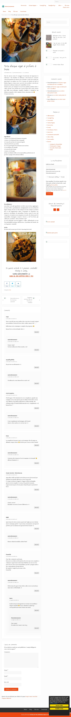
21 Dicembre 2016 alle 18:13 (13, 454)
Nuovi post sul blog (54, 177)
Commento (7, 652)
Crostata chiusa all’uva (58, 65)
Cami (7, 316)
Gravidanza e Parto (52, 129)
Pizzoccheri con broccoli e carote (58, 51)
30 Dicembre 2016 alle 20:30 (11, 556)
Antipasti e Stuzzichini (56, 144)
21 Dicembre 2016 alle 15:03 (11, 437)
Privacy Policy (53, 703)
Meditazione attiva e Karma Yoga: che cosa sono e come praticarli (59, 37)
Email (6, 676)
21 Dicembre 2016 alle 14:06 (11, 395)
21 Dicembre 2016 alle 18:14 (13, 499)
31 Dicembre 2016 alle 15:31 (13, 582)
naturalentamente (12, 339)
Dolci (10, 289)
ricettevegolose (10, 393)
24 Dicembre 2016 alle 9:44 (13, 537)
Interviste (50, 132)
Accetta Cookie (59, 705)
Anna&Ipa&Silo (10, 359)
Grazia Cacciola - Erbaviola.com (14, 473)
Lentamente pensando (53, 134)
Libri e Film (50, 137)
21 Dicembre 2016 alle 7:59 (11, 318)
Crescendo (50, 120)
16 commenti (26, 72)
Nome (6, 670)
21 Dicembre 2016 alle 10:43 (11, 361)
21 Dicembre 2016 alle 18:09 (11, 474)
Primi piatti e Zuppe (55, 146)
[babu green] (52, 232)
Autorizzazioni (50, 169)
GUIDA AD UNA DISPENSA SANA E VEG (21, 276)
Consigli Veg (50, 118)
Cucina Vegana (51, 122)
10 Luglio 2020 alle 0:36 (14, 600)
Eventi (49, 127)
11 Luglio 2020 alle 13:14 (16, 619)
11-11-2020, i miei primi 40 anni (59, 58)
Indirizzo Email (50, 164)
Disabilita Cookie (59, 708)
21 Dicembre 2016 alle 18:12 (13, 417)
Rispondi (36, 332)
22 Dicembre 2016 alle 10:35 (11, 519)
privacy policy (54, 185)
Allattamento (50, 115)
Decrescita (50, 125)
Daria (7, 436)
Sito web (6, 682)
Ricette (49, 141)
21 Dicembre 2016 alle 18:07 (13, 341)
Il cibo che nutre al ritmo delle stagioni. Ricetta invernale (60, 44)
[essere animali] (50, 221)
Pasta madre (50, 139)
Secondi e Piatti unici (55, 148)
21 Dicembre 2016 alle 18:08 (13, 376)
